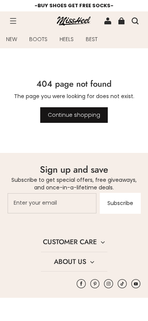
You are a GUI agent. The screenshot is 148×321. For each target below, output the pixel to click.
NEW (11, 39)
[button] (13, 21)
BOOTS (38, 39)
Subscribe (120, 203)
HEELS (67, 39)
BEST (92, 39)
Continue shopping (74, 115)
